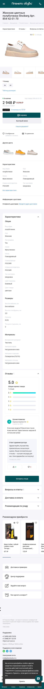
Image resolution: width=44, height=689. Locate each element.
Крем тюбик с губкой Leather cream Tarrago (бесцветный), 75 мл (11, 546)
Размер (6, 81)
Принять (22, 681)
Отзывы (22, 29)
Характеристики (9, 29)
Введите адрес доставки (28, 204)
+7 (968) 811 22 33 (9, 639)
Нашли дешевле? (22, 126)
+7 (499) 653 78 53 (9, 636)
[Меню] (4, 4)
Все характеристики (9, 190)
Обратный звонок (9, 641)
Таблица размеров (9, 90)
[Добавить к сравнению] (14, 523)
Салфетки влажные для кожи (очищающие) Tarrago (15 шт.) (29, 546)
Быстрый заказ (22, 121)
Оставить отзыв (22, 479)
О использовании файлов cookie (26, 671)
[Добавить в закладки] (17, 523)
